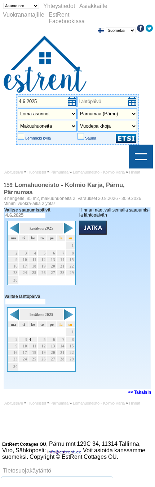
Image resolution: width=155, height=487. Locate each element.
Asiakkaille (93, 6)
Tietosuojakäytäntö (27, 470)
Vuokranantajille (23, 15)
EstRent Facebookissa (67, 18)
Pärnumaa (59, 172)
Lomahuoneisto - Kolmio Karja (99, 172)
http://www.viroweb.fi (113, 463)
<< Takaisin (139, 392)
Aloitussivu (13, 172)
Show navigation (141, 156)
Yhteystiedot (59, 6)
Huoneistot (36, 172)
